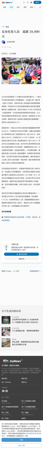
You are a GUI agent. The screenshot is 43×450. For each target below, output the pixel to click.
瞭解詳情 (21, 259)
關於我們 (4, 378)
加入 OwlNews (6, 382)
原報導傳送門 (35, 271)
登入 (37, 2)
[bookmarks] (27, 2)
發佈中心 (24, 382)
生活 (11, 7)
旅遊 (25, 7)
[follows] (24, 2)
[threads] (6, 391)
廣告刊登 (24, 378)
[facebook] (3, 391)
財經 (4, 7)
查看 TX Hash (6, 271)
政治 (18, 7)
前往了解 (21, 445)
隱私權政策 (30, 433)
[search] (40, 7)
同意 (21, 440)
